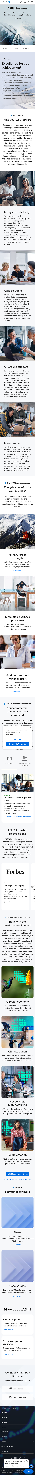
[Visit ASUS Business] (6, 1408)
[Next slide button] (33, 886)
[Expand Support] (33, 1441)
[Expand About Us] (33, 1412)
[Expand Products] (33, 1422)
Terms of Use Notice (6, 1472)
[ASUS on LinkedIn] (10, 1458)
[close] (30, 728)
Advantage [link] (27, 48)
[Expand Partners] (33, 1417)
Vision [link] (5, 48)
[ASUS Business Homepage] (5, 2)
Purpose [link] (15, 48)
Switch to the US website (17, 744)
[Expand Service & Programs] (33, 1446)
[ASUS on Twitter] (19, 1458)
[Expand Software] (33, 1437)
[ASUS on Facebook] (24, 1458)
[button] (21, 2)
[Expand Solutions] (33, 1427)
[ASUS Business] (17, 22)
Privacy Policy (18, 1472)
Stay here (17, 740)
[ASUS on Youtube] (15, 1458)
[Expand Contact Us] (33, 1451)
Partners (4, 1417)
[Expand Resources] (33, 1432)
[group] (9, 762)
